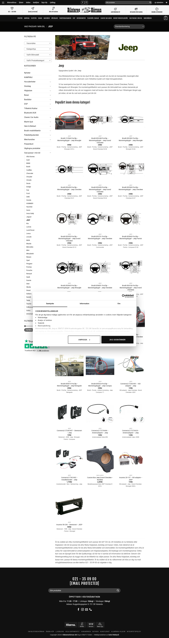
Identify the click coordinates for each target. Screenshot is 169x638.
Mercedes (29, 247)
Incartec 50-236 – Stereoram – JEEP (69, 525)
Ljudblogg (52, 2)
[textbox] (37, 43)
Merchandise (29, 139)
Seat (28, 284)
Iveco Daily (30, 213)
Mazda (28, 244)
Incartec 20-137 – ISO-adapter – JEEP (130, 479)
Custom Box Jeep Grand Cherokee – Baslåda (100, 479)
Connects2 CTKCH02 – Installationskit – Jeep (69, 479)
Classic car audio (106, 18)
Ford (28, 193)
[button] (3, 2)
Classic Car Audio (31, 117)
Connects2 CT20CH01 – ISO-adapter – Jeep (130, 385)
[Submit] (150, 2)
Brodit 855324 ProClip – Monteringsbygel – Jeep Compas (100, 385)
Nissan (28, 257)
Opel (28, 260)
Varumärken (148, 18)
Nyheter (20, 18)
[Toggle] (50, 81)
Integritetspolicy (134, 631)
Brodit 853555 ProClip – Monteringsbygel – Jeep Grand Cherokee (69, 239)
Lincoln (29, 237)
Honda (28, 200)
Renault (29, 274)
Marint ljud (28, 122)
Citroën (29, 180)
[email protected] (84, 583)
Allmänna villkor (118, 631)
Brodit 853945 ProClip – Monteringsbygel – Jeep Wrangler (69, 287)
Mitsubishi (30, 254)
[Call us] (90, 609)
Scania (28, 280)
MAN (28, 240)
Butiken (28, 2)
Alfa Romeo (30, 157)
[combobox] (38, 43)
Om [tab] (118, 303)
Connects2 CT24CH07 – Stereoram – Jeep (69, 432)
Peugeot (29, 264)
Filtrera (29, 330)
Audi (28, 160)
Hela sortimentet (72, 631)
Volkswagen (30, 307)
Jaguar (29, 217)
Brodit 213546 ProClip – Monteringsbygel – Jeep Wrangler (69, 139)
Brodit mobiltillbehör (120, 18)
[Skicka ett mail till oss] (86, 609)
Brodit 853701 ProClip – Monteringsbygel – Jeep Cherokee (100, 238)
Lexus (28, 234)
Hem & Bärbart (30, 126)
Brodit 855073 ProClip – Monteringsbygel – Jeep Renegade (69, 385)
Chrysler (29, 177)
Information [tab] (84, 303)
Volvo (28, 311)
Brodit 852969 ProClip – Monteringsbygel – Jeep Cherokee (131, 188)
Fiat (27, 190)
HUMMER (29, 203)
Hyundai (29, 207)
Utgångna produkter (32, 148)
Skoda (28, 287)
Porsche (29, 270)
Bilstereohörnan (11, 2)
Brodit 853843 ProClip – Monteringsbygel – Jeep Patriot (130, 238)
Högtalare (54, 18)
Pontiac (29, 267)
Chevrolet (29, 173)
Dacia (28, 183)
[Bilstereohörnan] (84, 10)
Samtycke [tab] (50, 303)
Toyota (28, 304)
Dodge (28, 187)
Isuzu (28, 210)
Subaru (29, 294)
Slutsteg (34, 18)
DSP (74, 18)
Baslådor (47, 18)
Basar (40, 18)
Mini (27, 250)
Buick (28, 167)
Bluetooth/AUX (30, 113)
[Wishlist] (166, 2)
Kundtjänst (36, 2)
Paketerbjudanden (65, 18)
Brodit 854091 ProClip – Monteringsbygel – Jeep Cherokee (100, 287)
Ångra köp (44, 2)
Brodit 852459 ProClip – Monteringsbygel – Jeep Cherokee (69, 188)
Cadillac (29, 170)
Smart (28, 290)
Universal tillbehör (32, 314)
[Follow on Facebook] (82, 2)
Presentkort (28, 144)
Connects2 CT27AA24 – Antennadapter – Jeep (130, 432)
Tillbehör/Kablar (30, 108)
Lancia (28, 227)
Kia (27, 223)
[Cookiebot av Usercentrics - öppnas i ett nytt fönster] (124, 296)
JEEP (28, 220)
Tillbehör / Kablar (93, 18)
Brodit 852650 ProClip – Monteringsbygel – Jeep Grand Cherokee (100, 189)
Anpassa (82, 340)
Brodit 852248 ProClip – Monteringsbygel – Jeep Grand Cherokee (100, 140)
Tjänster (21, 2)
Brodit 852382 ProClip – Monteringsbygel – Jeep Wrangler (131, 139)
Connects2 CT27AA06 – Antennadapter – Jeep (100, 432)
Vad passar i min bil (135, 18)
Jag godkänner (117, 340)
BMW (28, 163)
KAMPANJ (27, 18)
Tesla (28, 300)
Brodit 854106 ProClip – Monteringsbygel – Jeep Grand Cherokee (131, 288)
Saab (28, 277)
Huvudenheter (81, 18)
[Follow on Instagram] (86, 2)
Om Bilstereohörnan (36, 631)
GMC (28, 197)
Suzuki (28, 297)
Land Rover (30, 230)
